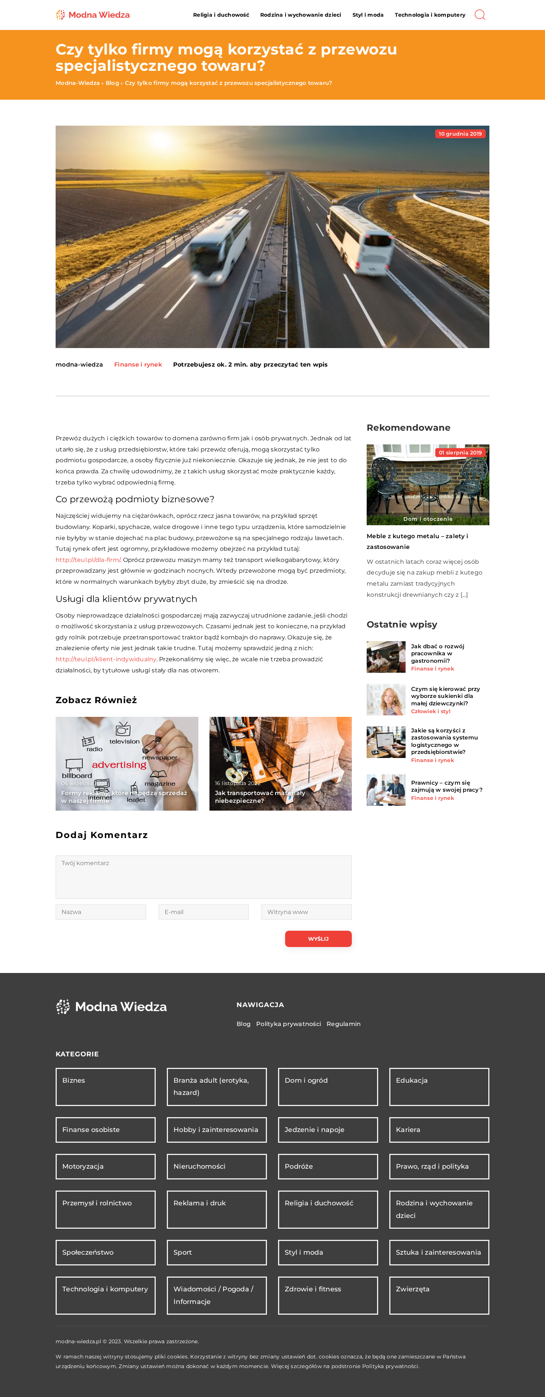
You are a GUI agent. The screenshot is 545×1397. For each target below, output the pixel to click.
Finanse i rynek (138, 364)
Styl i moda (368, 14)
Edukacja (412, 1080)
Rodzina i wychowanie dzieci (300, 14)
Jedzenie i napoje (314, 1130)
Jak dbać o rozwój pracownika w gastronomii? (437, 653)
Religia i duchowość (221, 14)
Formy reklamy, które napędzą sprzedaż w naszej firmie (124, 796)
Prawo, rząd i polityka (432, 1166)
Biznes (73, 1080)
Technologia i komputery (430, 14)
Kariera (408, 1130)
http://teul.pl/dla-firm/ (88, 559)
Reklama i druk (200, 1203)
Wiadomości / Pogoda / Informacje (213, 1295)
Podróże (299, 1166)
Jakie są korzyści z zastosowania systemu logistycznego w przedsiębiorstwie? (444, 740)
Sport (183, 1252)
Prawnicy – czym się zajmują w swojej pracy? (447, 786)
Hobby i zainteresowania (216, 1130)
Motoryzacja (83, 1166)
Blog (244, 1023)
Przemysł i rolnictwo (97, 1203)
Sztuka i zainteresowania (438, 1252)
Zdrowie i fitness (313, 1289)
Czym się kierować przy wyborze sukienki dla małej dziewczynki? (445, 695)
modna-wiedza (79, 364)
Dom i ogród (306, 1080)
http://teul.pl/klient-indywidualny (106, 659)
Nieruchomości (199, 1166)
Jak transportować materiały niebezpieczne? (260, 796)
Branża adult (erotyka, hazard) (211, 1086)
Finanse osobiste (91, 1130)
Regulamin (344, 1023)
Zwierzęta (413, 1289)
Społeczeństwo (87, 1252)
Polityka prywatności (288, 1023)
